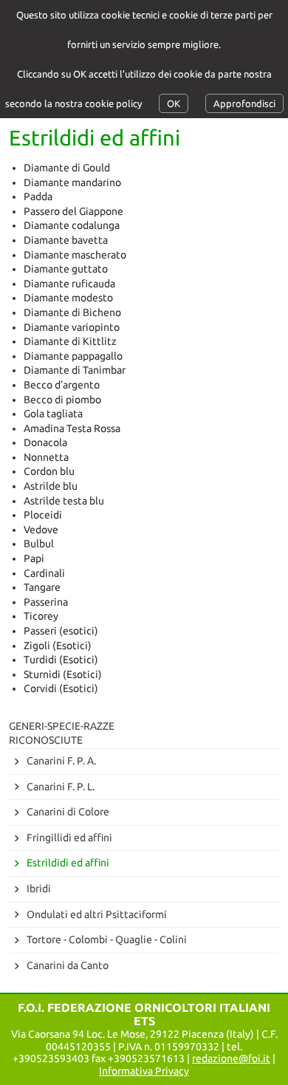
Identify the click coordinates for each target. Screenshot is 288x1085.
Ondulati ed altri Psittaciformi (97, 914)
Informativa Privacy (144, 1071)
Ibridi (39, 888)
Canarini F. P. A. (61, 761)
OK (173, 103)
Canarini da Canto (68, 965)
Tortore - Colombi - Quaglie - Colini (107, 939)
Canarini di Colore (68, 812)
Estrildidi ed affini (68, 863)
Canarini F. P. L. (61, 787)
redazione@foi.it (231, 1058)
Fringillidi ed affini (69, 837)
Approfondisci (244, 103)
